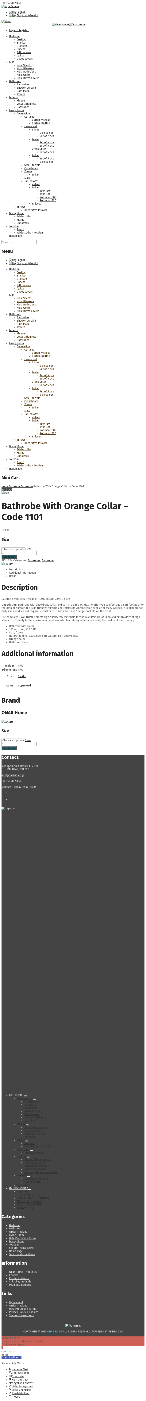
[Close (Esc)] (14, 1351)
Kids (11, 62)
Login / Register (19, 30)
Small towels (32, 165)
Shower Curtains (26, 87)
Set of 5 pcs (47, 145)
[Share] (10, 1351)
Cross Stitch (39, 149)
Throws (21, 207)
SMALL (22, 676)
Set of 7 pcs (47, 136)
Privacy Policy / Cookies (23, 1312)
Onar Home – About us (23, 1272)
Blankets (22, 46)
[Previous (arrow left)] (3, 1355)
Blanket (21, 42)
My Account (16, 1302)
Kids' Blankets (25, 68)
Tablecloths (31, 181)
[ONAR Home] (7, 563)
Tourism (14, 226)
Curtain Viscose (41, 120)
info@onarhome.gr (13, 775)
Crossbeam (31, 168)
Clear (28, 549)
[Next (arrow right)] (6, 1355)
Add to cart (9, 556)
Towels (21, 94)
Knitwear (37, 203)
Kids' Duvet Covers (28, 78)
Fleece (21, 100)
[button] (11, 1357)
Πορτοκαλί (24, 685)
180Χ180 (45, 190)
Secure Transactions (21, 1247)
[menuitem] (17, 12)
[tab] (76, 569)
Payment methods (20, 1284)
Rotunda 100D (48, 197)
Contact (13, 1275)
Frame (28, 171)
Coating (21, 39)
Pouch (20, 229)
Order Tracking (18, 1231)
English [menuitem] (21, 12)
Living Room (16, 110)
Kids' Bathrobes (26, 71)
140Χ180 (45, 194)
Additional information (22, 572)
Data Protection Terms (22, 1238)
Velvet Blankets (26, 103)
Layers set (30, 126)
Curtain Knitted (41, 123)
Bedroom (14, 36)
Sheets (21, 49)
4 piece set (46, 132)
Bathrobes (23, 84)
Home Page (16, 1251)
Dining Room (16, 213)
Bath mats (23, 91)
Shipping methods (20, 1281)
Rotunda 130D (48, 200)
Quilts (20, 55)
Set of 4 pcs (47, 142)
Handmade (15, 235)
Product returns (19, 1278)
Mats (27, 178)
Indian (35, 155)
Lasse (35, 139)
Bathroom (15, 81)
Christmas (23, 223)
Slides (35, 129)
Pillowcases (24, 52)
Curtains (29, 116)
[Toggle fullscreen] (6, 1351)
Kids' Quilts (23, 75)
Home (5, 486)
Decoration (23, 113)
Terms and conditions (22, 1254)
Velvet (36, 184)
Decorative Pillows (35, 210)
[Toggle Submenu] (25, 1095)
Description (16, 569)
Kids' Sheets (24, 65)
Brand (12, 576)
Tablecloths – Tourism (30, 232)
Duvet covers (25, 58)
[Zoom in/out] (3, 1351)
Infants (13, 97)
